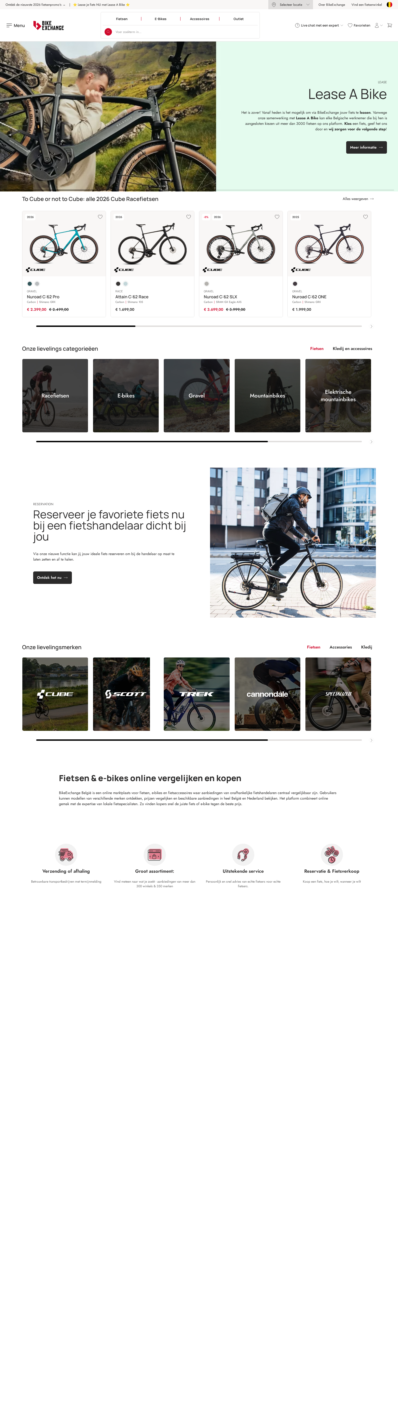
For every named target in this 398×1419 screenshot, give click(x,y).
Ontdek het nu (49, 577)
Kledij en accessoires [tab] (352, 349)
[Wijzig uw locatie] (389, 5)
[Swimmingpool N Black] (29, 284)
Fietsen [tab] (317, 349)
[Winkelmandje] (389, 25)
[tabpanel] (199, 401)
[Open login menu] (378, 25)
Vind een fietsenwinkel (366, 4)
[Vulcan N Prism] (37, 284)
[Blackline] (118, 284)
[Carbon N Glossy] (295, 284)
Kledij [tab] (366, 647)
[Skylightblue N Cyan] (125, 284)
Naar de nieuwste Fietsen (196, 133)
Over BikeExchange (332, 4)
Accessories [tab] (341, 647)
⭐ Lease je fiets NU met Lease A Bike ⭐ (101, 4)
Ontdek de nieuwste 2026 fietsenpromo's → (36, 4)
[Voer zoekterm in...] (108, 32)
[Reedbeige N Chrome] (206, 284)
